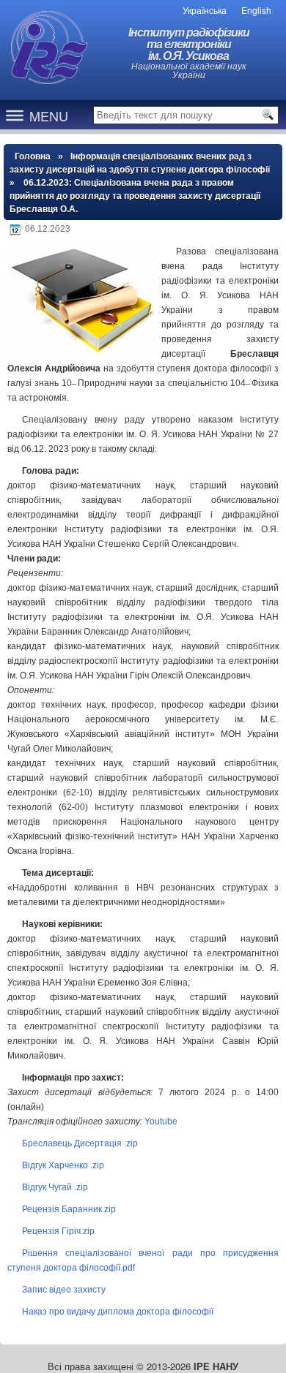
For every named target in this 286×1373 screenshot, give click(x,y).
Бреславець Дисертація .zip (80, 1143)
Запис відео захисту (64, 1290)
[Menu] (14, 115)
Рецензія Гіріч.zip (58, 1231)
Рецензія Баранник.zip (69, 1209)
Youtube (160, 1121)
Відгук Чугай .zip (55, 1187)
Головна (33, 156)
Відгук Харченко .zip (63, 1165)
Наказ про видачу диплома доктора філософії (117, 1311)
